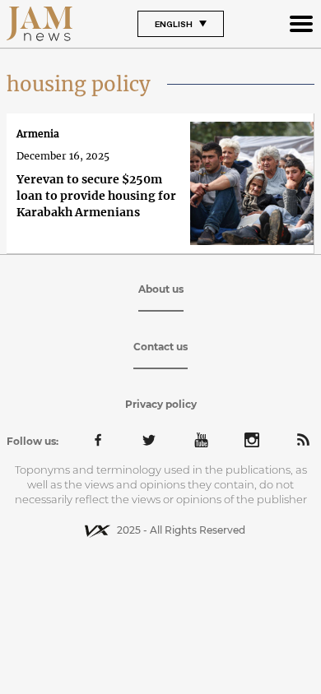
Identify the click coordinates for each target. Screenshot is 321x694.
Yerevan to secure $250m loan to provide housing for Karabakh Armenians (96, 196)
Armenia (37, 133)
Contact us (160, 346)
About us (161, 289)
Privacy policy (161, 404)
